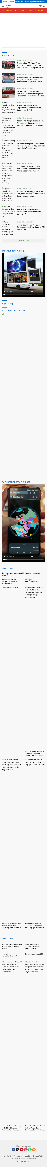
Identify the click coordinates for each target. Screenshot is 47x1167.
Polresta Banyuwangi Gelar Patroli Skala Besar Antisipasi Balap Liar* (29, 211)
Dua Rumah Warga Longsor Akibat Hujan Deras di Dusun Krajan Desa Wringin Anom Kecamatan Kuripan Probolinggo (30, 169)
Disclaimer (14, 1158)
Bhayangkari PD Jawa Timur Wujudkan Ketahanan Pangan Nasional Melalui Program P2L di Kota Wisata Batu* (30, 66)
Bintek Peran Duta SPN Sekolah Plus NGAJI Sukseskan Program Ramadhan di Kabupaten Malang (30, 93)
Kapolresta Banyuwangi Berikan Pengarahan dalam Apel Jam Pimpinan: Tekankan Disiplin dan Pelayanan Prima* (30, 124)
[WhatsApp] (30, 1150)
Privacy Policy (38, 1156)
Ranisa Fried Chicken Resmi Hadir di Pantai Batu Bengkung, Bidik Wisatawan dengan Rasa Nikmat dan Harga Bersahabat (12, 926)
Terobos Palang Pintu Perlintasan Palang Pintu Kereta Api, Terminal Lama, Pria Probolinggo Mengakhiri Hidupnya (31, 147)
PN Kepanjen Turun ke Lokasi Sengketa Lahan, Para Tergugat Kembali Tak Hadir (35, 926)
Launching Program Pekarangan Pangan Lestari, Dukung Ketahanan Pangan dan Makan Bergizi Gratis (30, 80)
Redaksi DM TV (9, 1156)
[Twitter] (17, 1150)
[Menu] (3, 6)
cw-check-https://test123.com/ (32, 580)
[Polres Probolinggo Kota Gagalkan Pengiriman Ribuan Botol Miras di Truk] (8, 107)
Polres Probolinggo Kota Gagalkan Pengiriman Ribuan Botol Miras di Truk (29, 107)
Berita (19, 60)
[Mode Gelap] (40, 6)
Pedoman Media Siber (29, 1158)
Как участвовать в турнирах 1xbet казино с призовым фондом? (21, 574)
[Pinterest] (22, 1150)
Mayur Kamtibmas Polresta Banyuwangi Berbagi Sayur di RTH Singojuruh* (31, 227)
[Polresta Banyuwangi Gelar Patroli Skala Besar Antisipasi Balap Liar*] (8, 211)
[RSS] (34, 1150)
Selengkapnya (23, 240)
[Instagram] (26, 1150)
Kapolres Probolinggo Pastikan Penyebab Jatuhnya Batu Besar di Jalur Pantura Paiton (31, 193)
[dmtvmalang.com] (8, 6)
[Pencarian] (44, 6)
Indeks (19, 1156)
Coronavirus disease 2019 (11, 587)
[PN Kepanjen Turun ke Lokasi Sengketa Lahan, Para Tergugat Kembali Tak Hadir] (35, 840)
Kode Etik (27, 1156)
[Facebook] (13, 1150)
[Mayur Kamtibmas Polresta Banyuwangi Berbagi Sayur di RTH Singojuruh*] (8, 228)
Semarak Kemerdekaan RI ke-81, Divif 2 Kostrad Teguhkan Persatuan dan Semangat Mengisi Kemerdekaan (34, 754)
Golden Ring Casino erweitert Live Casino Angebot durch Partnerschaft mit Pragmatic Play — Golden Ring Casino (11, 581)
